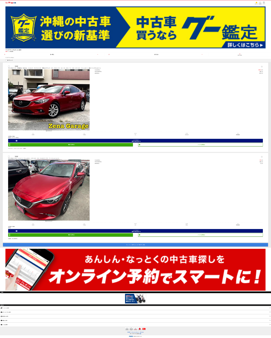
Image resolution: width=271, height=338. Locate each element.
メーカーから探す (5, 308)
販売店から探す (5, 316)
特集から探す (4, 320)
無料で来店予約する (136, 141)
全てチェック (10, 60)
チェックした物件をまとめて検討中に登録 (135, 244)
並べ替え (52, 54)
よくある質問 (4, 324)
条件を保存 (240, 55)
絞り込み (156, 54)
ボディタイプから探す (6, 312)
